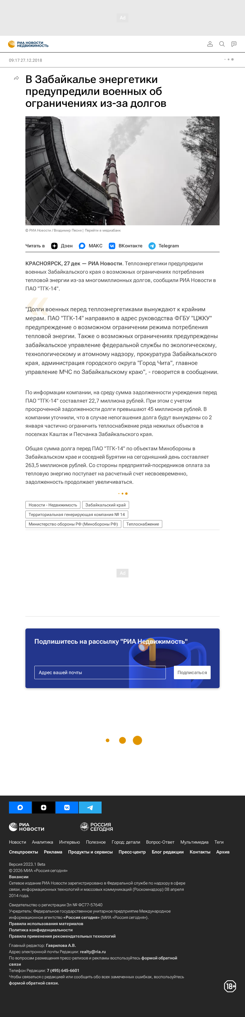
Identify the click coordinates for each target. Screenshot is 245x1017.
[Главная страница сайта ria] (9, 44)
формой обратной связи (33, 983)
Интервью (69, 842)
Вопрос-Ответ (160, 842)
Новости (17, 842)
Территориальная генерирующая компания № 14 (77, 514)
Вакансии (18, 876)
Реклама (53, 852)
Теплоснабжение (142, 524)
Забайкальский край (105, 505)
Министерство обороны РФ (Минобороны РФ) (73, 524)
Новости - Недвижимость (53, 505)
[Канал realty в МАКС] (20, 807)
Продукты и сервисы (90, 852)
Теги (219, 842)
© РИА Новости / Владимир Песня (53, 230)
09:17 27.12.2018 (25, 60)
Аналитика (42, 842)
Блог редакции (168, 852)
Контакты (200, 852)
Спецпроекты (23, 852)
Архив (222, 852)
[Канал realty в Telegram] (90, 807)
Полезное (96, 842)
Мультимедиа (194, 842)
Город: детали (126, 842)
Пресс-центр (132, 852)
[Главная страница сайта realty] (39, 44)
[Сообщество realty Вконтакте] (67, 807)
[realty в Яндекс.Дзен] (43, 807)
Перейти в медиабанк (103, 230)
